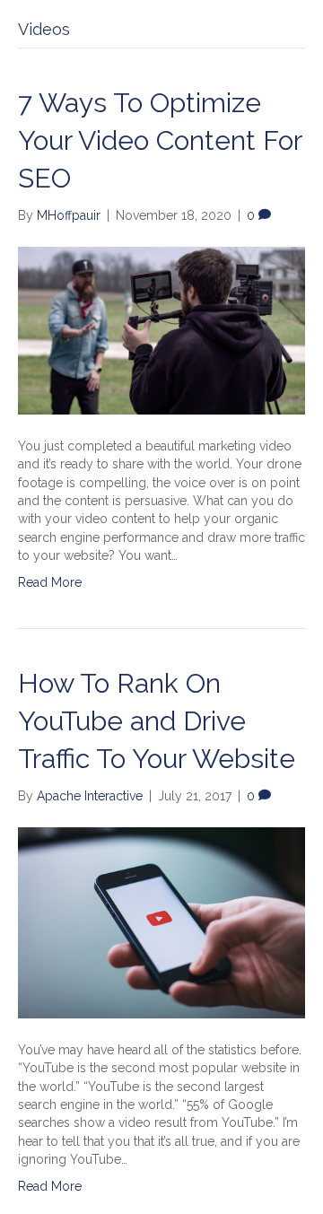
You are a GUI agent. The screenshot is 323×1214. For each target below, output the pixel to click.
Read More (50, 582)
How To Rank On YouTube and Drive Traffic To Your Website (156, 721)
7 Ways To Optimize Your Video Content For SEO (159, 140)
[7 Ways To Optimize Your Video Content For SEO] (161, 329)
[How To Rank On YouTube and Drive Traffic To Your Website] (161, 921)
